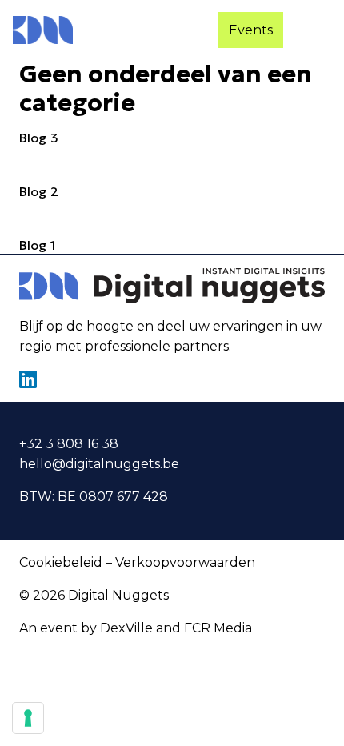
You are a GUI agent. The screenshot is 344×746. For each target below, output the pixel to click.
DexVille (126, 628)
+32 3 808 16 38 (68, 443)
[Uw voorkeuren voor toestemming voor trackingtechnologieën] (28, 718)
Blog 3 (38, 138)
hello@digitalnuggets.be (99, 463)
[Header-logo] (43, 30)
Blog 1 (37, 245)
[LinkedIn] (28, 379)
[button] (316, 30)
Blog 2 (38, 191)
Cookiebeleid (60, 562)
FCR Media (218, 628)
